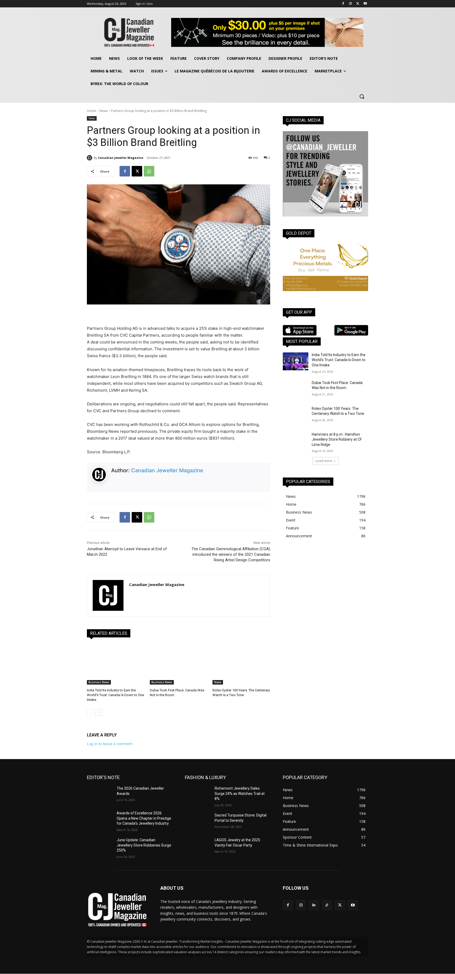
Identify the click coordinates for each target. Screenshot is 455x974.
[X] (358, 4)
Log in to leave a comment (109, 743)
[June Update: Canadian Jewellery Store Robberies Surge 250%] (99, 846)
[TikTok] (327, 905)
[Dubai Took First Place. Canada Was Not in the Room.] (178, 664)
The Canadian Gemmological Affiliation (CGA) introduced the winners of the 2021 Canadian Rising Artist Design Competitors (230, 554)
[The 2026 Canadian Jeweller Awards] (99, 795)
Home (91, 111)
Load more (323, 461)
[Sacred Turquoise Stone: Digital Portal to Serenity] (197, 822)
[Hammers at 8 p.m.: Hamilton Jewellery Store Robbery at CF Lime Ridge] (295, 441)
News (104, 111)
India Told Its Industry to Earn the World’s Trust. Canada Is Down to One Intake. (115, 695)
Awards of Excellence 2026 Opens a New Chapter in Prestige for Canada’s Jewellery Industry (144, 818)
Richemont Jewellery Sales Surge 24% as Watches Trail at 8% (240, 793)
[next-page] (98, 712)
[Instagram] (351, 4)
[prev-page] (90, 712)
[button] (361, 96)
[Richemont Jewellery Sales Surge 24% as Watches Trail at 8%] (197, 795)
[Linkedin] (314, 905)
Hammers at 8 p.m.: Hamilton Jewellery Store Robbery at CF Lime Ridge (337, 439)
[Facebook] (343, 4)
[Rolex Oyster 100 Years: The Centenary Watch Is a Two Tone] (241, 664)
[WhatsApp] (149, 171)
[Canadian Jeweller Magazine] (90, 157)
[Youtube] (365, 4)
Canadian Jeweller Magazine (120, 158)
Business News (98, 682)
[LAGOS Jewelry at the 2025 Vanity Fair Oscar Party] (197, 846)
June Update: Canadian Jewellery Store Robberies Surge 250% (144, 845)
